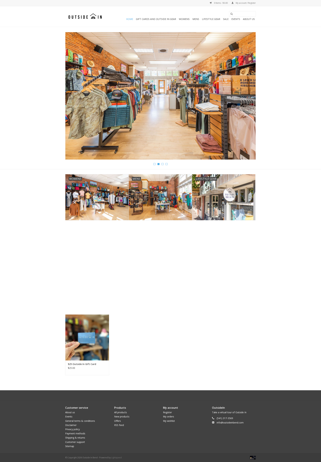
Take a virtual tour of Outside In (229, 412)
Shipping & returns (75, 437)
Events (235, 19)
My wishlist (169, 420)
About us (70, 412)
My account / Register (245, 3)
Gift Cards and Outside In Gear (156, 19)
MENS (195, 19)
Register (167, 412)
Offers (117, 420)
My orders (168, 416)
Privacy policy (72, 429)
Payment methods (75, 433)
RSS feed (119, 425)
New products (121, 416)
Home (129, 19)
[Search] (231, 14)
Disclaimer (71, 425)
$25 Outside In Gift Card (82, 364)
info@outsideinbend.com (230, 422)
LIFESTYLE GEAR (211, 19)
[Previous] (72, 97)
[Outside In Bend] (85, 16)
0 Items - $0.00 (220, 3)
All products (120, 412)
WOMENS (184, 19)
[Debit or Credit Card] (252, 457)
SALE (226, 19)
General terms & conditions (80, 420)
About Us (249, 19)
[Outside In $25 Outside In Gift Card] (87, 337)
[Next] (249, 97)
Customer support (75, 442)
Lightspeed (116, 457)
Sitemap (69, 446)
